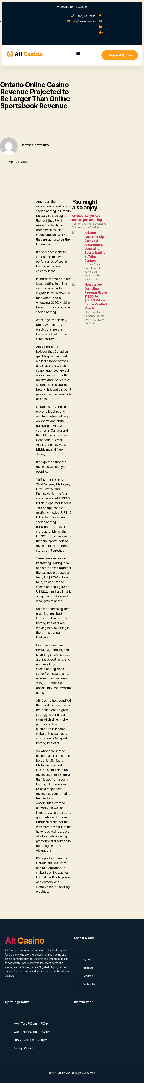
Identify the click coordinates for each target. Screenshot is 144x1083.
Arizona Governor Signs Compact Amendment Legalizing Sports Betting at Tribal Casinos (95, 246)
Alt (24, 940)
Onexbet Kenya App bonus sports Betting (87, 218)
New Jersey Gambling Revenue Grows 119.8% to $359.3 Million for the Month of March (95, 296)
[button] (78, 53)
